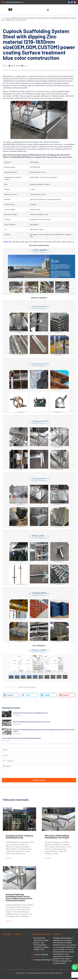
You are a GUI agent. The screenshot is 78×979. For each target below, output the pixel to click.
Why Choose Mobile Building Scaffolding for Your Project (57, 836)
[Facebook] (69, 2)
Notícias (26, 66)
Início (2, 18)
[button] (47, 9)
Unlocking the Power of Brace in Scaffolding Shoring (19, 836)
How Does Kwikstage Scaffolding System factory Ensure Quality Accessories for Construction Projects (19, 897)
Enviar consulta (39, 780)
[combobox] (4, 761)
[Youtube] (75, 2)
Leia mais (9, 858)
